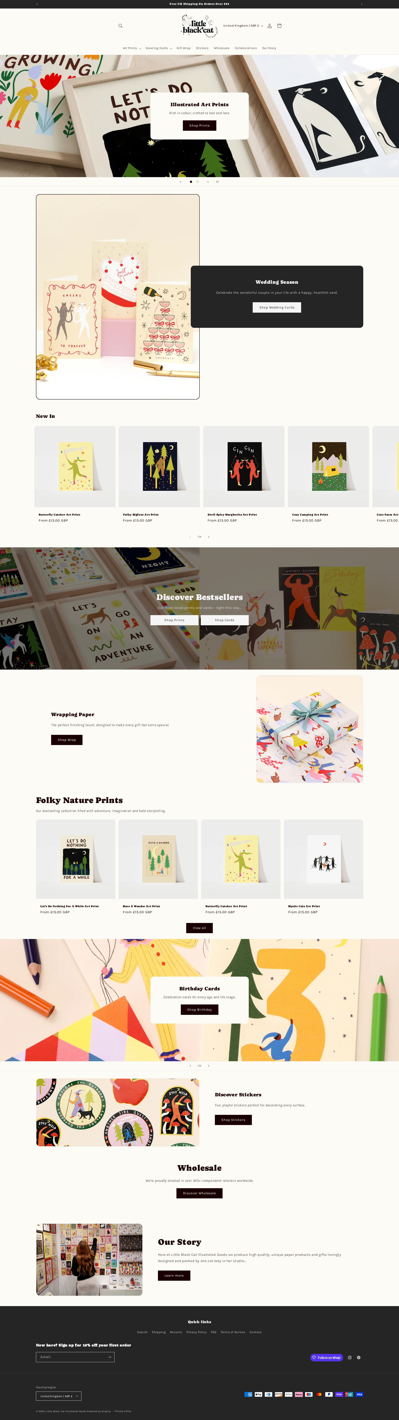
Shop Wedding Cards (277, 307)
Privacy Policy (196, 1332)
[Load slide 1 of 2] (191, 182)
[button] (120, 26)
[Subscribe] (109, 1357)
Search (142, 1332)
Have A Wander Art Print (141, 906)
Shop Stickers (233, 1120)
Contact (256, 1332)
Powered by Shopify (99, 1411)
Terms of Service (233, 1332)
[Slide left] (190, 537)
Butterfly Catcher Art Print (59, 514)
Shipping (159, 1332)
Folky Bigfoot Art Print (141, 514)
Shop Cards (199, 125)
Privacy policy (123, 1411)
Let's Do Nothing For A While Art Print (69, 906)
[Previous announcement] (37, 4)
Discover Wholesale (199, 1193)
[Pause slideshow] (218, 181)
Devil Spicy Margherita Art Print (232, 514)
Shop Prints (174, 620)
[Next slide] (208, 181)
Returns (176, 1332)
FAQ (214, 1332)
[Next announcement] (361, 4)
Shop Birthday (199, 1009)
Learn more (174, 1275)
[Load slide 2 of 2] (197, 182)
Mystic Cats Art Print (304, 906)
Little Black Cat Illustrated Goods (66, 1411)
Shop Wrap (67, 740)
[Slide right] (208, 537)
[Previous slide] (180, 181)
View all (199, 928)
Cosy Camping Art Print (310, 514)
